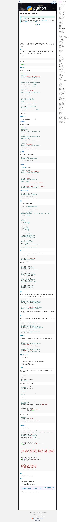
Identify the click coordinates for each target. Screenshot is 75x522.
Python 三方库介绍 (37, 488)
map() (60, 52)
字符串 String (61, 19)
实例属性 (60, 73)
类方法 (60, 78)
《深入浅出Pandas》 (27, 21)
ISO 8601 (24, 167)
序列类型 (60, 27)
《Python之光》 (34, 21)
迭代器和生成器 (61, 104)
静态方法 (60, 79)
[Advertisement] (37, 34)
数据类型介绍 (61, 17)
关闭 (68, 1)
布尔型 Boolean (61, 21)
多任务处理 (61, 107)
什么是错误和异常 (62, 59)
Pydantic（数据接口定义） (26, 488)
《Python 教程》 (24, 18)
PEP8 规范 (61, 121)
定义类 (60, 70)
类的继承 (60, 83)
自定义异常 (61, 64)
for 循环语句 (61, 33)
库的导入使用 (61, 93)
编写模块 (60, 94)
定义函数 (60, 41)
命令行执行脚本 (61, 14)
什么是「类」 (61, 69)
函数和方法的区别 (62, 71)
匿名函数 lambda (62, 46)
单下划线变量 (61, 103)
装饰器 (60, 47)
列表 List (60, 22)
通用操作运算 (61, 109)
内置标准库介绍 (61, 97)
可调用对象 (61, 50)
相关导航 (54, 1)
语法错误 (60, 60)
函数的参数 (61, 45)
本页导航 (64, 1)
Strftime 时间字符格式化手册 (64, 118)
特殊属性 (60, 84)
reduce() (60, 56)
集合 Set (60, 26)
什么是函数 (61, 42)
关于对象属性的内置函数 (63, 80)
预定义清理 (61, 65)
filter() (60, 54)
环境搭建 (60, 8)
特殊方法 (60, 85)
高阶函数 (60, 51)
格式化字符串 (61, 12)
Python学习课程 (44, 20)
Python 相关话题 (62, 122)
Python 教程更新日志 (62, 116)
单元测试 (60, 113)
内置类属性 (61, 75)
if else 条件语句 (61, 32)
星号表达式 (61, 102)
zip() (60, 55)
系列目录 (60, 1)
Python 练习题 (61, 123)
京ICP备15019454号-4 (37, 520)
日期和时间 (61, 112)
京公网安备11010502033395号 (38, 518)
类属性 (60, 74)
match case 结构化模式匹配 (63, 37)
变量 (60, 13)
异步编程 (60, 108)
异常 (60, 61)
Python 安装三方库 (62, 90)
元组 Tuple (61, 23)
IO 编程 (60, 111)
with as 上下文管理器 (62, 36)
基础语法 (60, 9)
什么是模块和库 (61, 89)
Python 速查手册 (62, 117)
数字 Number (61, 18)
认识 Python (61, 7)
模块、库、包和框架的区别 (63, 92)
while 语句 (61, 31)
